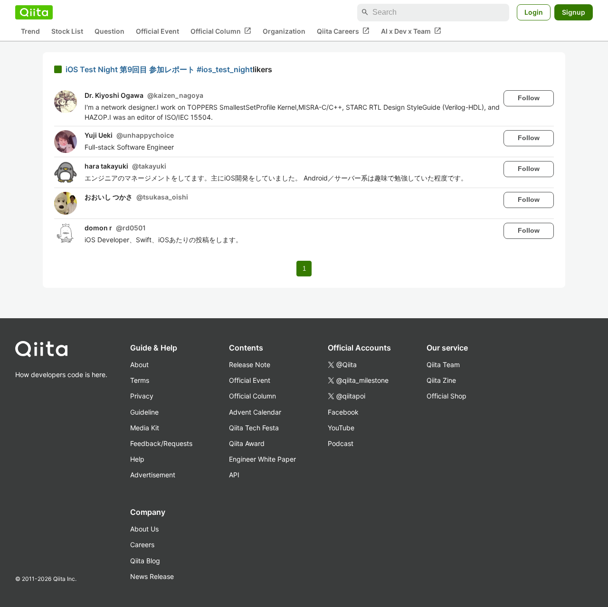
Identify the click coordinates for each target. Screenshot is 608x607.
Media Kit (144, 428)
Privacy (141, 396)
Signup (573, 12)
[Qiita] (34, 12)
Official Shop (446, 396)
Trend (30, 31)
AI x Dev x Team (411, 31)
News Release (152, 576)
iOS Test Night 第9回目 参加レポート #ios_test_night (159, 69)
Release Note (249, 364)
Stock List (67, 31)
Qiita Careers (343, 31)
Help (137, 459)
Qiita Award (247, 443)
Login (533, 12)
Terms (139, 380)
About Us (144, 529)
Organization (284, 31)
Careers (142, 545)
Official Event (157, 31)
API (234, 475)
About (139, 364)
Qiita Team (443, 364)
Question (109, 31)
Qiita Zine (441, 380)
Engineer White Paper (262, 459)
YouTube (341, 428)
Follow (529, 98)
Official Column (220, 31)
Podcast (340, 443)
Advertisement (152, 475)
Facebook (343, 412)
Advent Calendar (255, 412)
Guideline (144, 412)
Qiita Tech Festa (254, 428)
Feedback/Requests (161, 443)
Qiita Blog (145, 561)
